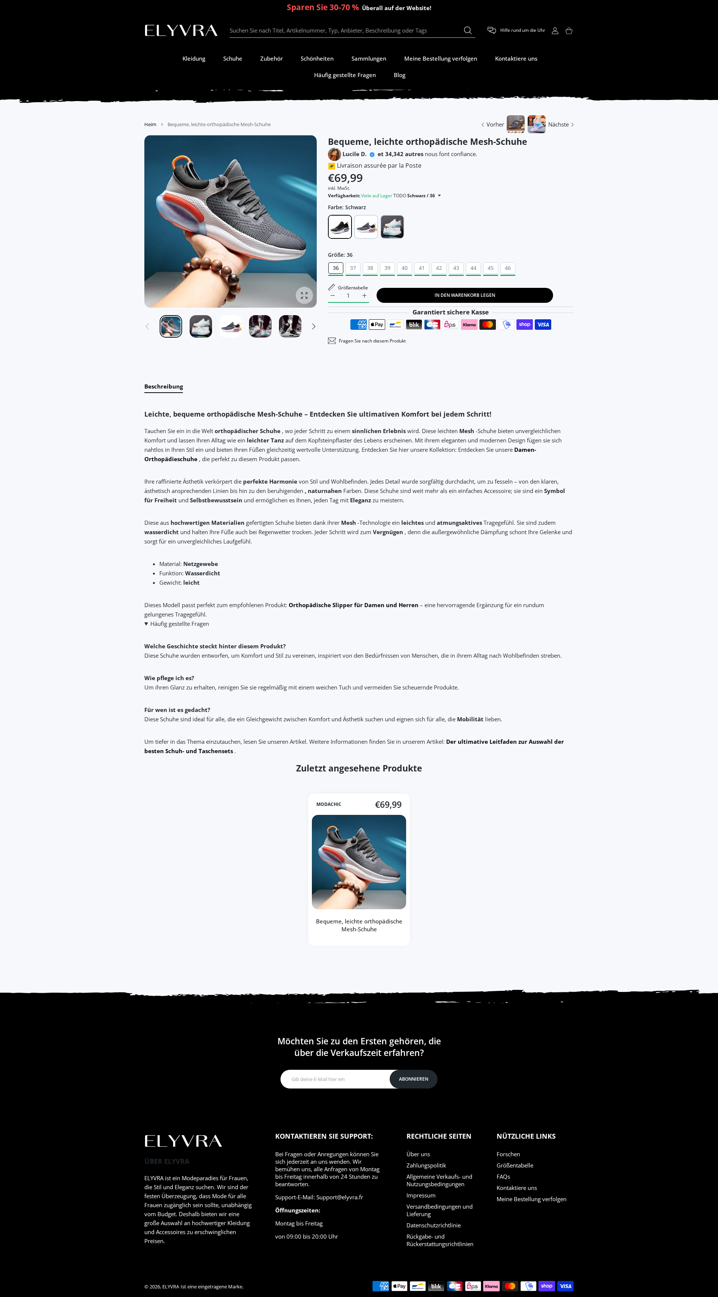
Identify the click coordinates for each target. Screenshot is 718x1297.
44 (473, 267)
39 (387, 267)
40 (405, 267)
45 (491, 267)
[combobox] (352, 31)
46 (508, 267)
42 (439, 267)
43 (456, 267)
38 (370, 267)
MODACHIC (328, 804)
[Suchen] (467, 30)
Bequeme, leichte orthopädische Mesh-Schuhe (359, 925)
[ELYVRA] (181, 30)
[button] (314, 326)
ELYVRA (170, 1286)
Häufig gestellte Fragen (179, 623)
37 (353, 267)
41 (422, 267)
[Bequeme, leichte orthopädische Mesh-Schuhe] (359, 862)
